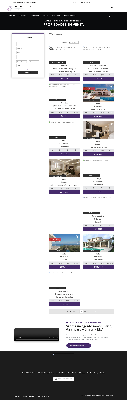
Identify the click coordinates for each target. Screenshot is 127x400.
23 (77, 311)
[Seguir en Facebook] (110, 2)
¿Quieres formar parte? (78, 345)
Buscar (28, 72)
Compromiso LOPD (43, 396)
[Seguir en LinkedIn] (67, 385)
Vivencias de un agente (70, 15)
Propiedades (22, 15)
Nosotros (12, 15)
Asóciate (115, 15)
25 (85, 311)
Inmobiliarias (35, 15)
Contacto (96, 2)
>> (95, 311)
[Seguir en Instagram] (113, 2)
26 (88, 311)
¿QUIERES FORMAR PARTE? (63, 379)
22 (74, 311)
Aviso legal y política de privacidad (24, 396)
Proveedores (56, 15)
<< (67, 311)
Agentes (45, 15)
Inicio (74, 2)
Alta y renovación (85, 2)
